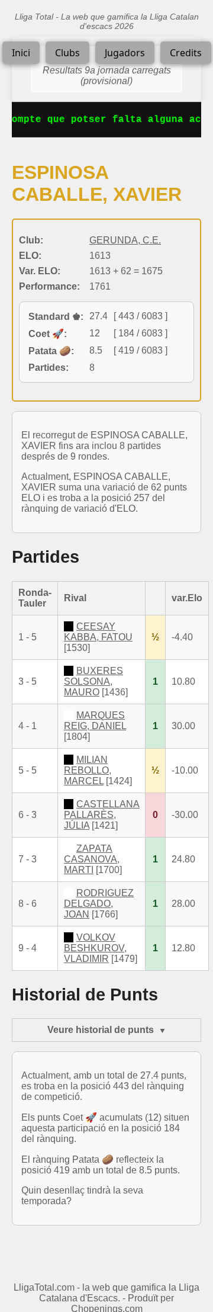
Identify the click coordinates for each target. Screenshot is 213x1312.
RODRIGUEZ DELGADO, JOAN (99, 903)
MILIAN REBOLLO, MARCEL (87, 770)
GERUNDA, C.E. (125, 240)
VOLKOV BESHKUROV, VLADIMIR (95, 948)
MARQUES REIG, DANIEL (95, 720)
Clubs (67, 52)
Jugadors (125, 52)
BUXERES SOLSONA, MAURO (93, 681)
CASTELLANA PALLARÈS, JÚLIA (102, 814)
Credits (186, 52)
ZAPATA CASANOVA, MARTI (92, 859)
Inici (21, 52)
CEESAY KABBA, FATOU (98, 631)
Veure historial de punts (100, 1030)
